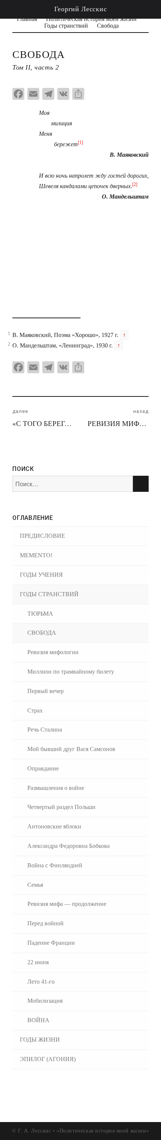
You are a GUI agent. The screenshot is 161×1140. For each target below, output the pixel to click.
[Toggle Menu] (147, 9)
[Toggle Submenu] (141, 575)
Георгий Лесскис (80, 9)
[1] (80, 142)
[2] (134, 184)
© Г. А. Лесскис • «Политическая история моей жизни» (80, 1131)
